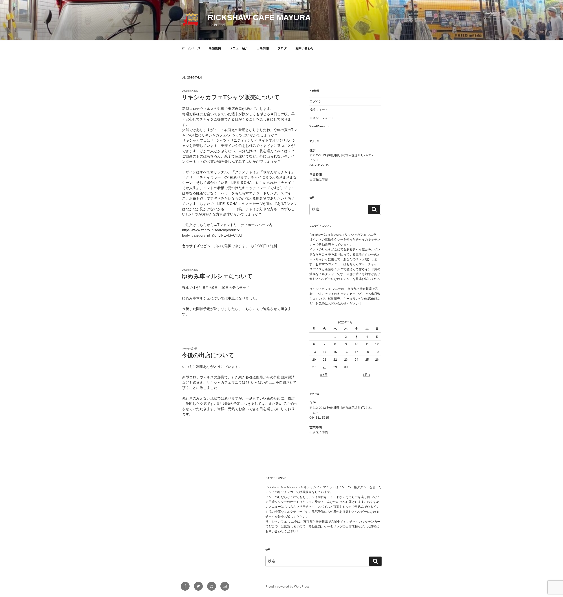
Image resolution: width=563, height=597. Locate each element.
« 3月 (323, 374)
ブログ (282, 48)
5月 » (366, 374)
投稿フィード (318, 109)
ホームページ (191, 48)
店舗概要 (215, 48)
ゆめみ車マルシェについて (217, 276)
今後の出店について (208, 355)
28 (324, 367)
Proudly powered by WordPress (287, 586)
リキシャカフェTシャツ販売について (231, 97)
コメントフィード (321, 118)
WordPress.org (319, 126)
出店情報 (263, 48)
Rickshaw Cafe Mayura (259, 17)
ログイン (315, 101)
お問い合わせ (304, 48)
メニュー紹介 (239, 48)
